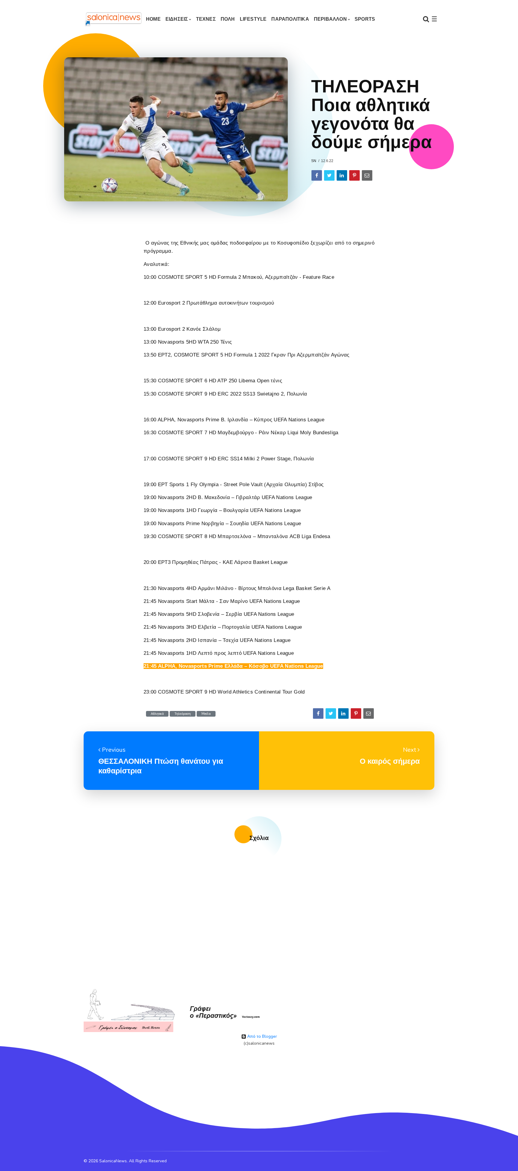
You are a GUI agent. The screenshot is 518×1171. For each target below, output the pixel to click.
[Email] (367, 175)
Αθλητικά (157, 714)
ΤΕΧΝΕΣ (206, 19)
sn (313, 161)
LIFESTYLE (253, 19)
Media (206, 714)
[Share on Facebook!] (316, 175)
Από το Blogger (261, 1036)
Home (153, 19)
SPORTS (365, 19)
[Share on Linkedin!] (342, 175)
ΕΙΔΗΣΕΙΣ (176, 19)
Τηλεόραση (182, 714)
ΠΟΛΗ (228, 19)
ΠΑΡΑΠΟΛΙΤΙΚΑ (290, 19)
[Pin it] (354, 175)
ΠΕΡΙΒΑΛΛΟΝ (330, 19)
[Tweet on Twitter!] (329, 175)
